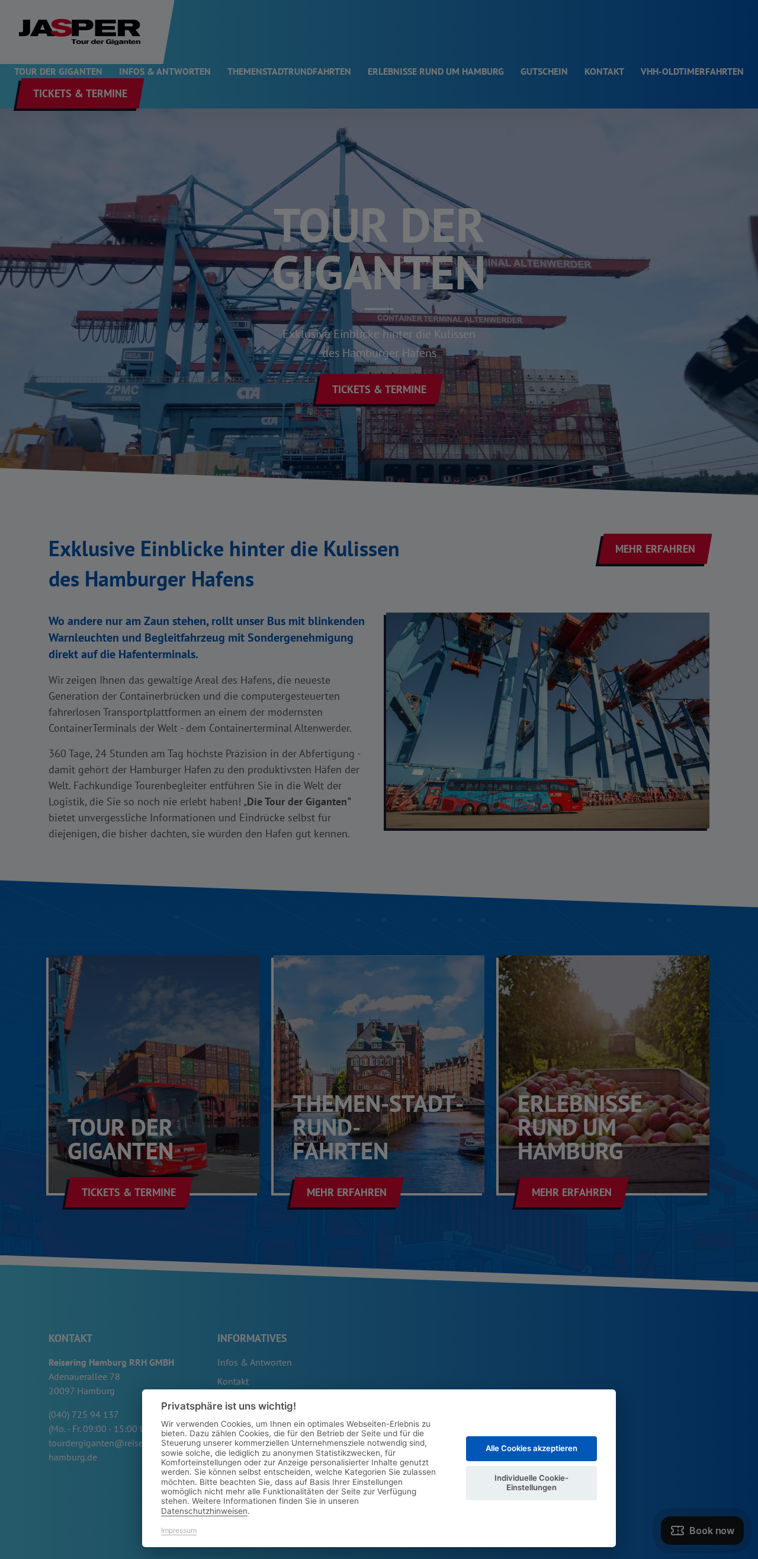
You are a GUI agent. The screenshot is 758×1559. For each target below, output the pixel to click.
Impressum (179, 1530)
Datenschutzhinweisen (204, 1511)
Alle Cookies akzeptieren (531, 1448)
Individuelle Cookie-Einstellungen (531, 1482)
